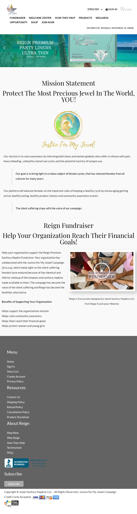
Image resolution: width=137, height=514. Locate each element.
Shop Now (13, 432)
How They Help (16, 442)
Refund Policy (15, 407)
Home (10, 361)
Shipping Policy (16, 402)
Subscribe (14, 483)
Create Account (16, 376)
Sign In (11, 366)
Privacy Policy (15, 381)
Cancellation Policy (18, 412)
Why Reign (13, 437)
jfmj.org (7, 267)
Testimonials (14, 447)
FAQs (10, 452)
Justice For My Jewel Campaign (97, 491)
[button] (4, 48)
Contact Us (13, 397)
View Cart (13, 371)
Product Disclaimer (18, 417)
